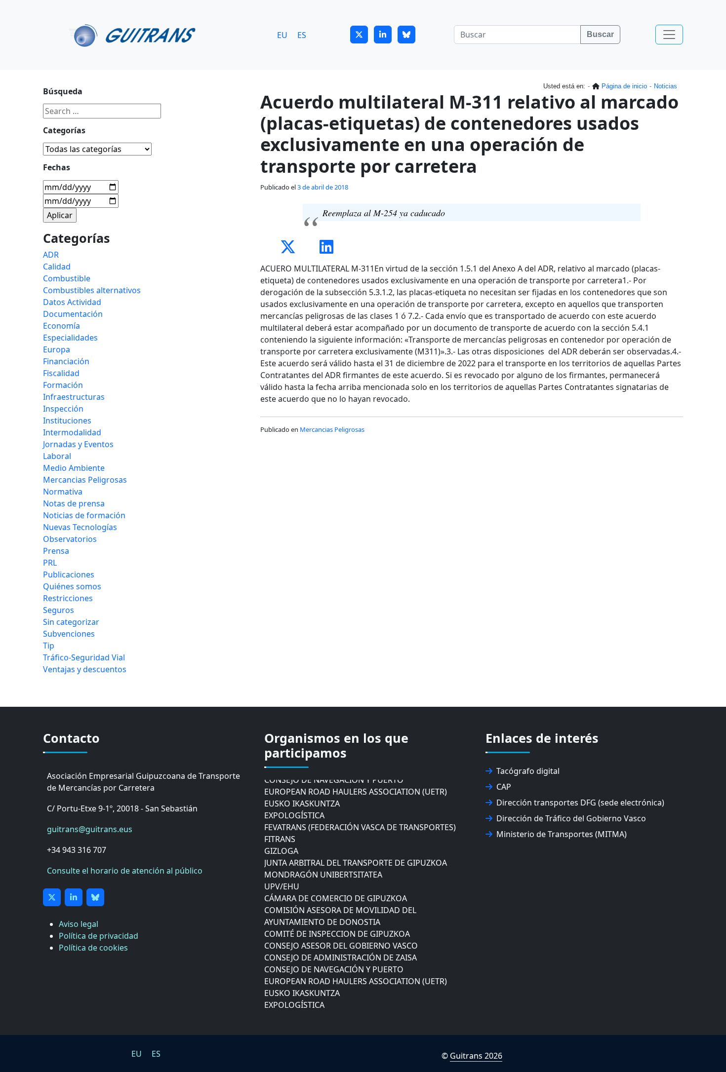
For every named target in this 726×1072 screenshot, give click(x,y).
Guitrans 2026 (476, 1055)
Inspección (63, 408)
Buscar (600, 34)
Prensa (56, 550)
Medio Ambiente (74, 467)
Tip (48, 645)
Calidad (57, 266)
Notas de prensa (74, 503)
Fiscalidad (61, 373)
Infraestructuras (74, 396)
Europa (56, 349)
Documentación (73, 313)
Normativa (62, 491)
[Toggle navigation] (669, 34)
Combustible (66, 278)
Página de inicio (624, 86)
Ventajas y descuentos (84, 669)
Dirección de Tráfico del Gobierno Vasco (571, 818)
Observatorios (70, 539)
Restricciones (68, 598)
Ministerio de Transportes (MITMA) (561, 834)
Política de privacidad (98, 935)
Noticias (665, 86)
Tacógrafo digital (528, 771)
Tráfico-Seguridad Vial (84, 657)
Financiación (66, 361)
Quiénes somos (72, 586)
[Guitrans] (134, 34)
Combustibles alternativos (92, 290)
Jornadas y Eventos (78, 444)
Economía (61, 325)
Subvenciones (69, 633)
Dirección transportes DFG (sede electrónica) (580, 802)
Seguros (58, 610)
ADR (51, 254)
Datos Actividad (72, 302)
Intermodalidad (72, 432)
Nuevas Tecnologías (80, 527)
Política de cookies (93, 947)
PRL (50, 562)
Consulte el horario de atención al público (124, 870)
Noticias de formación (84, 515)
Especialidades (70, 337)
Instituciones (67, 420)
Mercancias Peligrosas (332, 429)
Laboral (57, 456)
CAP (503, 786)
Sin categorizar (71, 621)
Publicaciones (68, 574)
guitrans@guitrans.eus (89, 829)
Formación (63, 385)
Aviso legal (78, 924)
